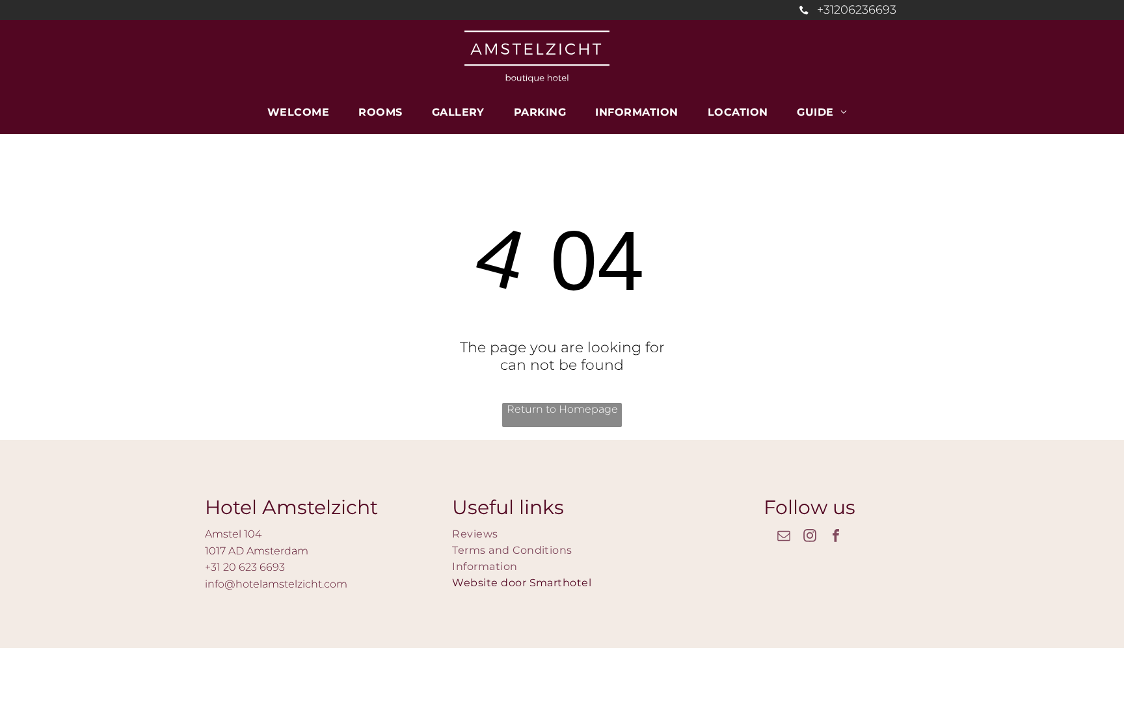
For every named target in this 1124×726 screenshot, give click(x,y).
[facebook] (836, 537)
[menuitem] (303, 112)
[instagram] (810, 537)
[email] (784, 537)
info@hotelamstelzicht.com (276, 584)
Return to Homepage (562, 409)
